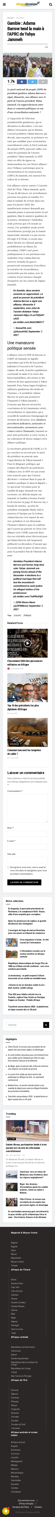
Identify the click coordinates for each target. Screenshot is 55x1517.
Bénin (13, 1279)
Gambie (14, 1295)
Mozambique (17, 1473)
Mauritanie (16, 1258)
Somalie (15, 1417)
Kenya (14, 1405)
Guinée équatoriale (19, 1358)
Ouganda (15, 1409)
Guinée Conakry (18, 1302)
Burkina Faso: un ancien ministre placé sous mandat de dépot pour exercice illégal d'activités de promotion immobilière (28, 1088)
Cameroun (16, 1351)
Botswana (15, 1450)
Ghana (14, 1299)
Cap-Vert (15, 1287)
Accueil (10, 18)
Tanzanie (15, 1428)
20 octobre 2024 (17, 668)
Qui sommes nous (26, 1500)
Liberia (14, 1310)
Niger (13, 1318)
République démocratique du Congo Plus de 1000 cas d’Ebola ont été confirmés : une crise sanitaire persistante (28, 966)
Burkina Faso (17, 1283)
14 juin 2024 (13, 713)
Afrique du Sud (18, 1442)
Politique (27, 615)
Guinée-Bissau (17, 1306)
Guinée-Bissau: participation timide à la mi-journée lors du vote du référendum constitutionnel (26, 1148)
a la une (17, 615)
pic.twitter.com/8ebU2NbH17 (28, 322)
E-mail (11, 841)
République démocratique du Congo (24, 1363)
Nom (10, 827)
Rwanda (15, 1413)
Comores (15, 1454)
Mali (13, 1314)
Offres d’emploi (26, 1503)
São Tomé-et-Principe (21, 1376)
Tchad (14, 1372)
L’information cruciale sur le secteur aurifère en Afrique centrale (32, 954)
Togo (13, 1333)
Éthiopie (15, 1401)
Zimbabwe (16, 1492)
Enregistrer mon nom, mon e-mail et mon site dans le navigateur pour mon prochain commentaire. (28, 870)
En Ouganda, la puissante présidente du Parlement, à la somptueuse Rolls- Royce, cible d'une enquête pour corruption (26, 911)
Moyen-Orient (17, 1262)
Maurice (14, 1469)
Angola (14, 1446)
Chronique (20, 18)
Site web (11, 854)
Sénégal (15, 1325)
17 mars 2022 (13, 758)
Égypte (14, 1246)
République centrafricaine (23, 1347)
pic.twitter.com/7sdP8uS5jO (28, 596)
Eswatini (15, 1484)
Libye (13, 1250)
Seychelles (16, 1480)
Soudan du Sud (18, 1424)
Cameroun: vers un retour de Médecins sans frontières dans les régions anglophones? (34, 1175)
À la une (13, 699)
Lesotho (14, 1457)
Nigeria (14, 1321)
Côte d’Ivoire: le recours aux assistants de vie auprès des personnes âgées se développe (34, 1202)
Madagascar (17, 1461)
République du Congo (21, 1368)
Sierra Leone (17, 1329)
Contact (38, 1507)
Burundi (14, 1390)
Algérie (14, 1243)
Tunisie (14, 1265)
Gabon (14, 1354)
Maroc (14, 1254)
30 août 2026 (15, 1155)
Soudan (14, 1420)
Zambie (14, 1488)
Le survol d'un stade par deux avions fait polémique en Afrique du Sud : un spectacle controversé (26, 1077)
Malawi (14, 1465)
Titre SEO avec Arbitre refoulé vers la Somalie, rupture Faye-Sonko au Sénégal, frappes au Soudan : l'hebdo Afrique (26, 997)
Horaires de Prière (20, 1507)
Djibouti (14, 1394)
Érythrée (15, 1398)
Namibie (15, 1476)
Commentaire (15, 791)
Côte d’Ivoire (17, 1291)
